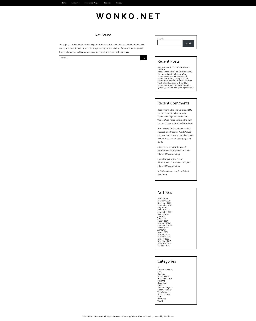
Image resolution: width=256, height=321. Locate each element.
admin (160, 147)
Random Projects (165, 287)
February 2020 (163, 236)
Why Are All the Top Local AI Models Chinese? (173, 68)
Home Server (163, 276)
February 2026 (163, 200)
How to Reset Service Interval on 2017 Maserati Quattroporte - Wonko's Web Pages (174, 131)
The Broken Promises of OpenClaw (172, 83)
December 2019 (164, 241)
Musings (161, 281)
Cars (159, 271)
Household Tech (164, 278)
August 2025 (163, 207)
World (160, 301)
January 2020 (163, 239)
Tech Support (163, 292)
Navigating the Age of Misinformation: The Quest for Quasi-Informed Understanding (174, 150)
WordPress (169, 316)
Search (160, 39)
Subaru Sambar (164, 289)
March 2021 (162, 232)
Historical (107, 3)
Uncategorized (163, 294)
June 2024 (161, 218)
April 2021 (161, 230)
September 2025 (164, 205)
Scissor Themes (138, 316)
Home (63, 3)
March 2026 (162, 198)
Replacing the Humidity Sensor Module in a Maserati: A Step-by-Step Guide (175, 138)
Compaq (161, 274)
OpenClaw (162, 283)
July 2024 (161, 216)
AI (158, 267)
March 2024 (162, 221)
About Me (75, 3)
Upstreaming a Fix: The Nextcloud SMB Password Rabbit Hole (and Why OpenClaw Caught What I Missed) (174, 74)
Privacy (119, 3)
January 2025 (163, 209)
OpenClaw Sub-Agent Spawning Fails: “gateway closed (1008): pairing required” (175, 86)
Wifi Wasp (161, 298)
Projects (161, 285)
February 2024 (163, 223)
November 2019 (164, 243)
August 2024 (163, 214)
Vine (159, 296)
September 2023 (164, 225)
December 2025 (164, 203)
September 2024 (164, 212)
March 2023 (162, 227)
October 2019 (163, 245)
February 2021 (163, 234)
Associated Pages (91, 3)
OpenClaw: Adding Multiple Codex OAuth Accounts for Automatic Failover (174, 79)
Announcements (164, 269)
